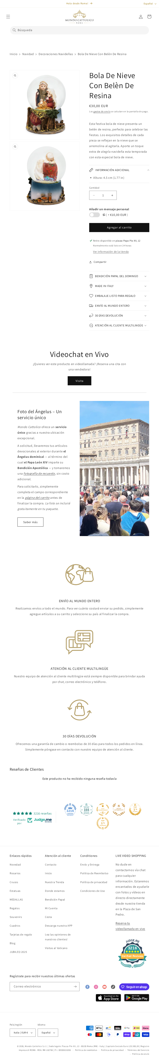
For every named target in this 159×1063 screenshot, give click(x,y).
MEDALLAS (16, 899)
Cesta (48, 917)
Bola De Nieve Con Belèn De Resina (102, 54)
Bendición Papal (55, 899)
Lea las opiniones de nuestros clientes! (58, 937)
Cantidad (94, 187)
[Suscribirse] (75, 986)
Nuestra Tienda (54, 882)
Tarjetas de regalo (21, 934)
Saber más (30, 522)
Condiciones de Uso (92, 891)
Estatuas (15, 891)
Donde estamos (55, 891)
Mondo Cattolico (33, 1046)
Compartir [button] (100, 262)
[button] (8, 16)
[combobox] (79, 30)
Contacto (51, 864)
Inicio (14, 54)
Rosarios (15, 873)
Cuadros (15, 925)
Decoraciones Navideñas (56, 54)
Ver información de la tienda (111, 251)
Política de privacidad (93, 882)
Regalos (15, 908)
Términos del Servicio (138, 1050)
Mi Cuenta (51, 908)
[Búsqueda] (14, 30)
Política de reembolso (86, 1050)
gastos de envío (102, 111)
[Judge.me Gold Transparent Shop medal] (103, 809)
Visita (80, 381)
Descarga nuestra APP (59, 925)
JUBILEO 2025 (18, 952)
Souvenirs (16, 917)
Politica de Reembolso (94, 873)
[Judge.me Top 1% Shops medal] (135, 809)
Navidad (28, 54)
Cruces (14, 882)
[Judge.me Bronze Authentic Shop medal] (119, 809)
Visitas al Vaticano (56, 948)
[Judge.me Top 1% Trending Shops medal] (103, 823)
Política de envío (140, 1054)
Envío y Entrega (89, 864)
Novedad (15, 864)
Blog (12, 943)
